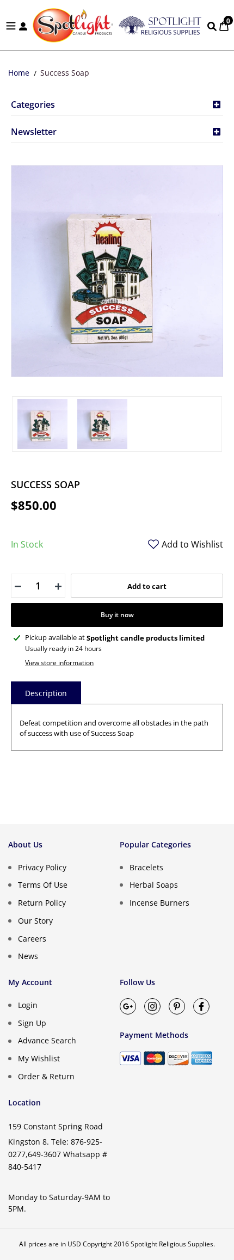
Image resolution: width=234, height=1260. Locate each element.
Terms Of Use (42, 885)
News (28, 956)
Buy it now (117, 614)
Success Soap (64, 72)
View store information (59, 662)
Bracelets (146, 867)
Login (28, 1005)
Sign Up (32, 1022)
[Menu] (10, 25)
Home (18, 72)
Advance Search (47, 1040)
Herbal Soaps (154, 885)
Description (46, 693)
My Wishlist (39, 1058)
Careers (32, 938)
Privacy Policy (42, 867)
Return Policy (42, 903)
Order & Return (46, 1076)
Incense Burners (159, 903)
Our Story (35, 920)
